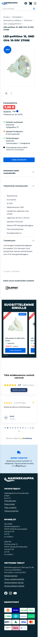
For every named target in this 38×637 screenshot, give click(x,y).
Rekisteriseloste (10, 587)
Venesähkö (17, 17)
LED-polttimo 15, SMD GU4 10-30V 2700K (18, 28)
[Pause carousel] (19, 439)
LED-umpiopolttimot (12, 24)
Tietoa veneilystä (11, 519)
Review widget (12, 447)
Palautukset (9, 512)
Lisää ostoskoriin (18, 164)
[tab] (5, 436)
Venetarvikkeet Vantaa (13, 593)
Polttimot (28, 20)
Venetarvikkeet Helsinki (14, 597)
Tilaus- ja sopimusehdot (14, 590)
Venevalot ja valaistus (12, 20)
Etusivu (6, 17)
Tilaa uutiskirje (10, 516)
